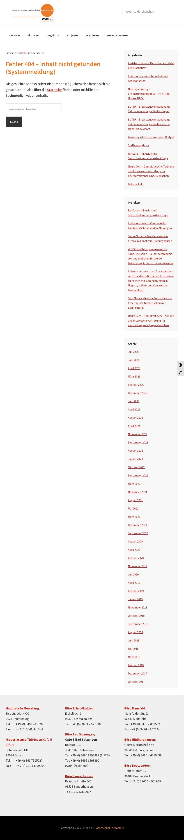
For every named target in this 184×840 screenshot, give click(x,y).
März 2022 (134, 483)
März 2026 (134, 376)
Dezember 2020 (137, 525)
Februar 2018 (136, 665)
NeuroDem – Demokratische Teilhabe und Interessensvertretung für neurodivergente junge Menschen (151, 171)
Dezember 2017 (137, 673)
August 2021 (135, 500)
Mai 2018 (133, 648)
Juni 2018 (133, 640)
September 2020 (138, 533)
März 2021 (134, 516)
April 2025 (134, 409)
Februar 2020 (136, 558)
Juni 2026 (133, 360)
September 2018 (138, 624)
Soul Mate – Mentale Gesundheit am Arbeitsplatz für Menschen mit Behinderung (150, 302)
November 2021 (137, 492)
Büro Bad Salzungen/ (80, 734)
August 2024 (135, 417)
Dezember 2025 (137, 393)
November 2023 (137, 434)
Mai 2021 (133, 508)
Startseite (54, 89)
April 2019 (134, 582)
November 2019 (137, 566)
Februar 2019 (136, 591)
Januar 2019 (135, 599)
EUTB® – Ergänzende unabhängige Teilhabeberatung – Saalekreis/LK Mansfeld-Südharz (149, 124)
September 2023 (138, 442)
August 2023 (135, 450)
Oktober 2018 (136, 615)
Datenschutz (136, 184)
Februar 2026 (136, 384)
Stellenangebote (138, 145)
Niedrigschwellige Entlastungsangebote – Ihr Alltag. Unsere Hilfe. (149, 93)
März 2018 (134, 657)
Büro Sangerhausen (79, 776)
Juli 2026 (133, 351)
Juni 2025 (133, 401)
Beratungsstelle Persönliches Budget (151, 137)
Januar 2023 (135, 459)
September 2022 (138, 475)
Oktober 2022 (136, 467)
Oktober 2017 (136, 681)
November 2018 (137, 607)
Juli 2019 (133, 574)
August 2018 (135, 632)
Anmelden (118, 828)
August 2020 (135, 541)
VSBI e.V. (33, 13)
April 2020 (134, 549)
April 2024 (134, 426)
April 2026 (134, 368)
